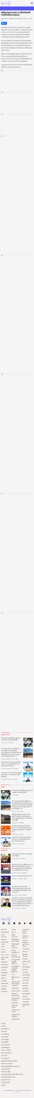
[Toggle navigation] (31, 3)
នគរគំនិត (3, 952)
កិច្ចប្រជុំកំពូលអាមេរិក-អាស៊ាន (8, 1077)
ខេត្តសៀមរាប (4, 962)
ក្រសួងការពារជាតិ (16, 991)
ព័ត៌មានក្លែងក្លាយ (26, 967)
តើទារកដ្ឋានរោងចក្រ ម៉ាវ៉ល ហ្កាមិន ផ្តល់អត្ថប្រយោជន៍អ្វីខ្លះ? (22, 855)
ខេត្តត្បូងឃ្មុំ (3, 989)
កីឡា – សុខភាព (5, 955)
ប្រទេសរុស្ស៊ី (25, 972)
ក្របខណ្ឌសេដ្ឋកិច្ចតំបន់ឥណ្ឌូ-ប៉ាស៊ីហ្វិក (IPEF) (12, 1074)
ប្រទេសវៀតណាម (5, 1029)
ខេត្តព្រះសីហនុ (4, 965)
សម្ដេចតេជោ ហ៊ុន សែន (25, 937)
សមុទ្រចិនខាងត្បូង (5, 1069)
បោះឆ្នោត (14, 930)
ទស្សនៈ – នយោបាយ (3, 936)
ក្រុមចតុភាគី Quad (5, 1080)
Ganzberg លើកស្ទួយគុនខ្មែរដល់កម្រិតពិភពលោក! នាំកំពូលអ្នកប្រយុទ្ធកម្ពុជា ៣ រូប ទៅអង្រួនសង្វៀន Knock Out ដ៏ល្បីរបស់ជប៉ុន (22, 829)
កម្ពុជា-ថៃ (3, 1023)
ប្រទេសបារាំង (25, 991)
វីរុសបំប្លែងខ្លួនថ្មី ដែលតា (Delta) (15, 940)
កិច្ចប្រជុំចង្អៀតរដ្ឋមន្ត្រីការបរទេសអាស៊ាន (10, 1066)
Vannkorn (17, 1092)
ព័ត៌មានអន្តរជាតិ (5, 932)
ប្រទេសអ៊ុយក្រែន (26, 975)
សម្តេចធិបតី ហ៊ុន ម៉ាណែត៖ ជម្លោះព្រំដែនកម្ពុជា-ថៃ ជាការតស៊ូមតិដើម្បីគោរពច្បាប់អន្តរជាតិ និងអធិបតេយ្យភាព (10, 764)
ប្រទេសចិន (25, 970)
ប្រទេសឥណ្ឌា (25, 1002)
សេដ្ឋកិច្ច (3, 1085)
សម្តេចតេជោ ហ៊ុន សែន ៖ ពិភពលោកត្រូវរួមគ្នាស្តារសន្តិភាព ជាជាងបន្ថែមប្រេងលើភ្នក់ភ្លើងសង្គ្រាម (11, 774)
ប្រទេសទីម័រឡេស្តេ (5, 1048)
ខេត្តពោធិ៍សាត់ (4, 967)
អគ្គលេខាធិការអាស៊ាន (6, 1053)
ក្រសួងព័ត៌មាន (15, 1003)
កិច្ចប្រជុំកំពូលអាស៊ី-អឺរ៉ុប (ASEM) (9, 1061)
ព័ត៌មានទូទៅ (25, 18)
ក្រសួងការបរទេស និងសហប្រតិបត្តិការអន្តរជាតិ (16, 984)
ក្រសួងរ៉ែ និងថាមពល (15, 1006)
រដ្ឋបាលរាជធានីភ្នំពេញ (4, 958)
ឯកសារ (3, 949)
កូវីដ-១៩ (14, 932)
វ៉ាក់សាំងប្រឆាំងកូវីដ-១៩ (15, 951)
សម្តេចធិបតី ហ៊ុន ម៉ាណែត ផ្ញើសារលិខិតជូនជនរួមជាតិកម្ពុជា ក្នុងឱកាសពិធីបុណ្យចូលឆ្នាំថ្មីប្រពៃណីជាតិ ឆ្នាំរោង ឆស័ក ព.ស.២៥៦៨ (21, 889)
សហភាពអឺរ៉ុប (25, 980)
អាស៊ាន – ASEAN (6, 1050)
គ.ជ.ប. (13, 975)
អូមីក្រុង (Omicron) (15, 936)
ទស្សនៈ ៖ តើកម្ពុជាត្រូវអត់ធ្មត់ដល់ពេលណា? (22, 876)
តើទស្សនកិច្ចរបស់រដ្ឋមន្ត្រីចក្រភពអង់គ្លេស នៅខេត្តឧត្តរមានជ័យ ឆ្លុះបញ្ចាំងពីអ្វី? (10, 739)
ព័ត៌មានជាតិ (4, 930)
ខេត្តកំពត (3, 978)
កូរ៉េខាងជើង (25, 986)
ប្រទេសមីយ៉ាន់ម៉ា (5, 1034)
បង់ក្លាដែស (25, 996)
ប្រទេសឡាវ (4, 1032)
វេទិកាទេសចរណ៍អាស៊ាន (7, 1064)
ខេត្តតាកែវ (3, 970)
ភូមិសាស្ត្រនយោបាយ (25, 955)
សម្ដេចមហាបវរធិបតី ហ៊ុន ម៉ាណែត (25, 931)
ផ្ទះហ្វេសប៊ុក (4, 940)
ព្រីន (4, 23)
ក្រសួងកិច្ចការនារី (16, 1019)
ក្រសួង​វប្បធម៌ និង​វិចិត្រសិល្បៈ (16, 1016)
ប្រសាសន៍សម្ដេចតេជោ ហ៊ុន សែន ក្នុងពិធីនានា (25, 943)
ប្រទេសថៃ (3, 1026)
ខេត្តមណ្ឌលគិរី (4, 984)
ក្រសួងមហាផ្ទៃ (15, 988)
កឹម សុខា (24, 964)
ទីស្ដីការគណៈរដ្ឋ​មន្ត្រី (15, 978)
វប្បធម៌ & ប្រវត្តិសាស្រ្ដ (4, 943)
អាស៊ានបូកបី (4, 1056)
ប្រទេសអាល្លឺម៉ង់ (26, 994)
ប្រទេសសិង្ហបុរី (4, 1037)
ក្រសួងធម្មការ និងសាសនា (16, 1011)
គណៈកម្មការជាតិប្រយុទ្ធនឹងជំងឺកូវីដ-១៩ (16, 961)
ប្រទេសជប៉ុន (25, 983)
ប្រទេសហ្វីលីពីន (5, 1042)
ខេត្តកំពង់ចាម (4, 992)
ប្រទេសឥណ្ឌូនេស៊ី (5, 1045)
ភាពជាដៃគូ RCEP (5, 1082)
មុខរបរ (2, 947)
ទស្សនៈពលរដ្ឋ (25, 949)
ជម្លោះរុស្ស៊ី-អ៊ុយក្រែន (26, 1005)
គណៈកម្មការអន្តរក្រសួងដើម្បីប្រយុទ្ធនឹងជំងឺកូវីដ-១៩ (16, 969)
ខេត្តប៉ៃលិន (3, 975)
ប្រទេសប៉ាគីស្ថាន (26, 999)
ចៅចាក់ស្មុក (25, 959)
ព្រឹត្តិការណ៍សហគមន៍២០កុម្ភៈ (16, 956)
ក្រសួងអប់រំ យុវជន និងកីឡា (15, 995)
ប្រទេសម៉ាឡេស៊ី (5, 1040)
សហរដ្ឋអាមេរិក (25, 978)
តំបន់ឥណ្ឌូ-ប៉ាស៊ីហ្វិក (6, 1072)
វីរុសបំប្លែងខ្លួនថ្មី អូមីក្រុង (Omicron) (15, 946)
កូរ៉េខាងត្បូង (25, 988)
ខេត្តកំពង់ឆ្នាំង (4, 973)
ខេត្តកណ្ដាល (4, 986)
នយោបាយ (25, 952)
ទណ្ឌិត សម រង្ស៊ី (26, 962)
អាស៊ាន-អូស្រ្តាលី (5, 1058)
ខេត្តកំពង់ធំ (3, 981)
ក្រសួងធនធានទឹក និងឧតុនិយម (16, 999)
